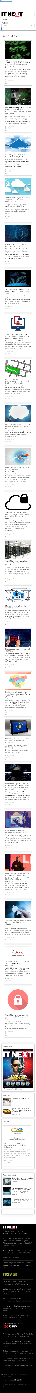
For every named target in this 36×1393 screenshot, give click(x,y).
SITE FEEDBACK (7, 1377)
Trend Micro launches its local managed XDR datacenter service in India (17, 563)
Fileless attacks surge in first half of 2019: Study (17, 650)
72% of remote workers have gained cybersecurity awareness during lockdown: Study (17, 336)
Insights (7, 698)
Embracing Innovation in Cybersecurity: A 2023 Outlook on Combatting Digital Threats (18, 1352)
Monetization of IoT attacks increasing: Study (15, 607)
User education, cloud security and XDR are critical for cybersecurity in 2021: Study (16, 246)
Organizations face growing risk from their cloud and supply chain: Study (17, 469)
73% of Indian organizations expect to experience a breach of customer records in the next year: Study (17, 64)
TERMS (26, 1374)
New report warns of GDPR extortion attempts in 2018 (15, 831)
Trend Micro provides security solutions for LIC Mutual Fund (16, 1016)
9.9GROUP (13, 1374)
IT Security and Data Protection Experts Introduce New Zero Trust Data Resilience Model (17, 1343)
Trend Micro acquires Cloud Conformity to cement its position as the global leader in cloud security (18, 515)
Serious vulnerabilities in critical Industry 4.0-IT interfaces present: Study (18, 291)
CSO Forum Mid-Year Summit (20, 1098)
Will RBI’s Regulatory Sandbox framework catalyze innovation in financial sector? (21, 1110)
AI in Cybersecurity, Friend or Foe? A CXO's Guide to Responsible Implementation (22, 1200)
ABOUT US (6, 1374)
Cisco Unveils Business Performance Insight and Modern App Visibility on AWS (18, 1359)
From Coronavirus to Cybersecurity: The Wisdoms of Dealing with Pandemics (17, 381)
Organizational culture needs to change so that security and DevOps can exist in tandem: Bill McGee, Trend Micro (17, 876)
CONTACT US (20, 1374)
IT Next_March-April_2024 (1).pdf (13, 1089)
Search (31, 26)
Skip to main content (6, 1)
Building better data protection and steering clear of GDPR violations (17, 740)
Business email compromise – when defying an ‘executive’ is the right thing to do (17, 694)
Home (3, 33)
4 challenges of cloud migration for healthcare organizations (17, 155)
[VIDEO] (18, 862)
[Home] (12, 14)
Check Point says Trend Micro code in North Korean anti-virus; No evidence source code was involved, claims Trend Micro (17, 786)
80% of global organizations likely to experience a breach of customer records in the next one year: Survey (18, 110)
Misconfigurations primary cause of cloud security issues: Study (17, 425)
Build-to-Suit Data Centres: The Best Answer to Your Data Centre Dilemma (22, 1179)
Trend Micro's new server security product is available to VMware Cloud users (18, 922)
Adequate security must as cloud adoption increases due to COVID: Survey (17, 199)
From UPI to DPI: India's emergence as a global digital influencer (15, 1145)
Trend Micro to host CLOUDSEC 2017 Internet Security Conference (17, 963)
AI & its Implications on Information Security (18, 1366)
